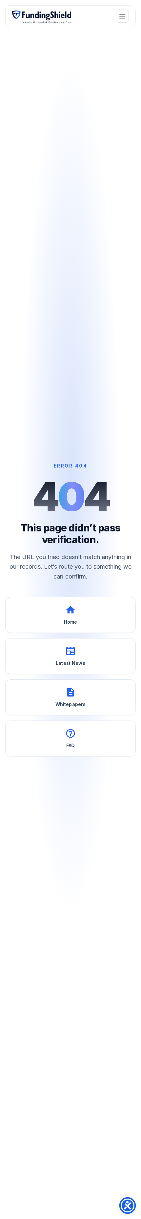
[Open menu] (122, 16)
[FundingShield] (41, 16)
